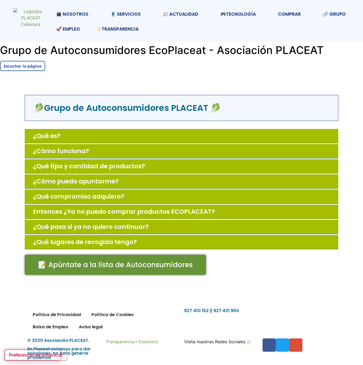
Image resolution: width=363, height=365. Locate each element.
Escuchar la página (22, 66)
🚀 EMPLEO (68, 29)
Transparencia (120, 341)
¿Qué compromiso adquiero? (78, 196)
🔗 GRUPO (334, 14)
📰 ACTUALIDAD (180, 14)
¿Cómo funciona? (61, 151)
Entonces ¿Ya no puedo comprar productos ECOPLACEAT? (124, 211)
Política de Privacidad (57, 315)
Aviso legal (91, 327)
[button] (181, 136)
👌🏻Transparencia (117, 29)
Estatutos (148, 341)
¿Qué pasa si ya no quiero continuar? (91, 227)
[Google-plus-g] (295, 345)
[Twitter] (282, 345)
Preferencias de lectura (32, 355)
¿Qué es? (47, 136)
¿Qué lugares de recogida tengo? (85, 242)
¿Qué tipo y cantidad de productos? (89, 166)
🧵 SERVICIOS (125, 14)
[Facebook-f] (269, 345)
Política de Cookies (112, 315)
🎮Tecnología (238, 14)
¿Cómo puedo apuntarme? (76, 181)
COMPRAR (289, 14)
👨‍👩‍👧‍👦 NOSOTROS (72, 14)
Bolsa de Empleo (50, 327)
